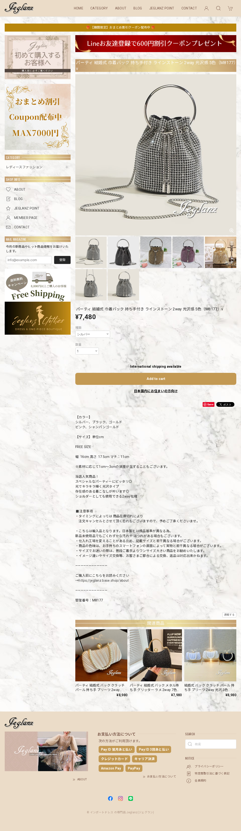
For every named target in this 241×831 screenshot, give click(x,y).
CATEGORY (99, 8)
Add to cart (156, 379)
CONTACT (189, 8)
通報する (229, 614)
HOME (78, 8)
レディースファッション (24, 167)
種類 (78, 327)
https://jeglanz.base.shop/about (104, 580)
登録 (62, 260)
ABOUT (121, 8)
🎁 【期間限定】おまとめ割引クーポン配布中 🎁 (120, 27)
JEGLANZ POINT (161, 8)
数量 (78, 344)
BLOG (137, 8)
